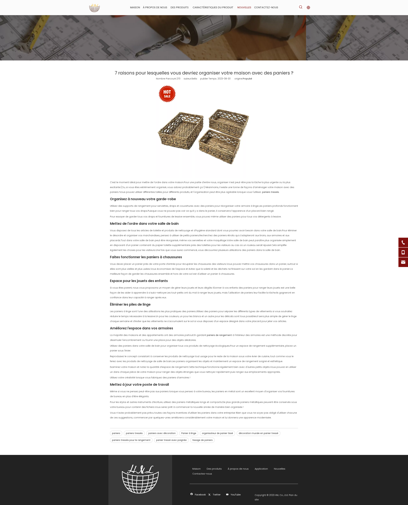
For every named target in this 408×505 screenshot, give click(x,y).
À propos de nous (238, 468)
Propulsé (247, 78)
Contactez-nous (202, 473)
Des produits (214, 468)
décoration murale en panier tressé (258, 433)
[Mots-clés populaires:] (300, 7)
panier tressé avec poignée (171, 440)
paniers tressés (270, 192)
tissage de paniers (202, 440)
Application (261, 468)
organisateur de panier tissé (217, 433)
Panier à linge (188, 433)
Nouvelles (279, 468)
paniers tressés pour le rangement (131, 440)
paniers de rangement (219, 335)
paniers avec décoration (162, 433)
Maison (196, 468)
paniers (116, 433)
